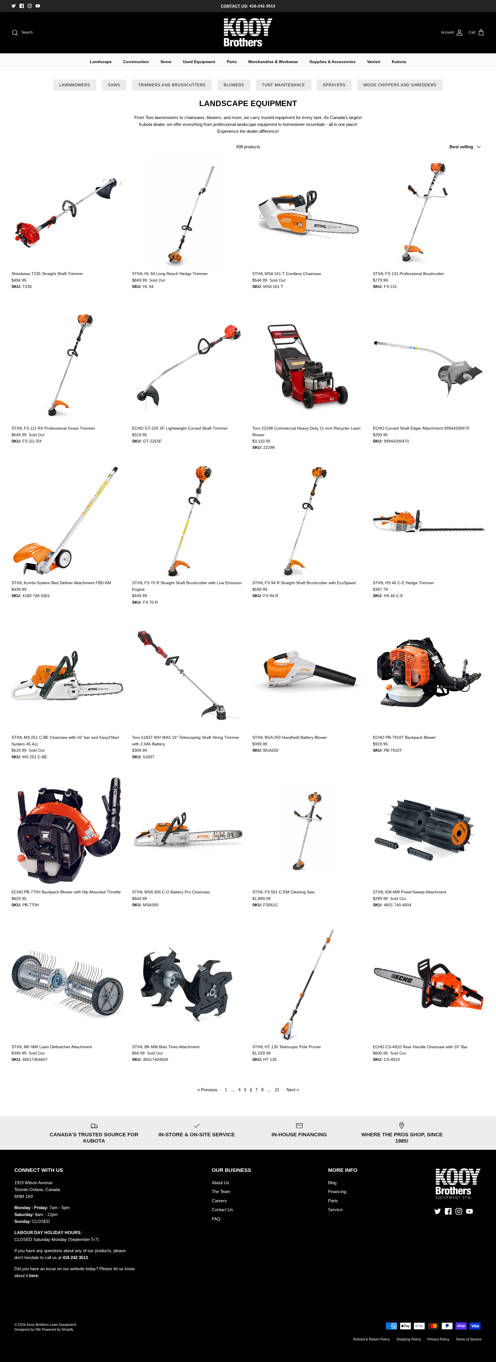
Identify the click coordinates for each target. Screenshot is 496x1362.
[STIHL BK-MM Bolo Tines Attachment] (188, 985)
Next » (292, 1089)
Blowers (234, 85)
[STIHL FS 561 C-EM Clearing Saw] (308, 830)
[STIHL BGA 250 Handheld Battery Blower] (308, 676)
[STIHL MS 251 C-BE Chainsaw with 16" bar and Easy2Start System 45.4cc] (67, 676)
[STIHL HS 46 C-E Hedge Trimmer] (429, 521)
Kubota (399, 61)
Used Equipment (199, 61)
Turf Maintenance (283, 85)
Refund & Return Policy (371, 1339)
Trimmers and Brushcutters (172, 85)
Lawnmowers (74, 85)
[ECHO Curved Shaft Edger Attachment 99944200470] (429, 366)
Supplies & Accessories (332, 61)
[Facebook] (22, 6)
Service (335, 1209)
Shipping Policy (408, 1339)
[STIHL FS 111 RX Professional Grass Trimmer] (67, 366)
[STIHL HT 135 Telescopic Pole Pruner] (308, 985)
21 (277, 1089)
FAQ (216, 1218)
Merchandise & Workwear (273, 61)
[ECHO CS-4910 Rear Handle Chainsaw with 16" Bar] (429, 985)
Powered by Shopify (57, 1330)
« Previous (207, 1089)
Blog (332, 1182)
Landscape (101, 61)
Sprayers (334, 85)
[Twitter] (13, 6)
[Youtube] (38, 6)
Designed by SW (27, 1330)
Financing (337, 1191)
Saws (114, 85)
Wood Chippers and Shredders (400, 85)
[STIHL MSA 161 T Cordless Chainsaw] (308, 212)
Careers (219, 1200)
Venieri (373, 61)
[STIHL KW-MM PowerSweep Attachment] (429, 830)
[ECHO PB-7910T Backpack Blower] (429, 676)
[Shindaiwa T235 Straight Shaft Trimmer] (67, 212)
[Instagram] (30, 6)
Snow (165, 61)
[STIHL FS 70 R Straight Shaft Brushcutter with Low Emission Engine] (188, 521)
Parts (232, 61)
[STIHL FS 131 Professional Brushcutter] (429, 212)
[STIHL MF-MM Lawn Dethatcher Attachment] (67, 985)
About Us (220, 1182)
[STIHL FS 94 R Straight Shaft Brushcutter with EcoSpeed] (308, 521)
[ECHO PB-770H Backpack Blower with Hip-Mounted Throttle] (67, 830)
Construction (136, 61)
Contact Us (222, 1209)
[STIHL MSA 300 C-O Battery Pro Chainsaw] (188, 830)
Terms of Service (469, 1339)
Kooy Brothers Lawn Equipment (51, 1325)
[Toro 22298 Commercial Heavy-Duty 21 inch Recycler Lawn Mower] (308, 366)
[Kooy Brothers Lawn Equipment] (248, 33)
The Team (221, 1191)
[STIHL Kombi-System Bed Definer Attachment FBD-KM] (67, 521)
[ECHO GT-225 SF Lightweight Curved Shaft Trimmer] (188, 366)
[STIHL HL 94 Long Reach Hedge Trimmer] (188, 212)
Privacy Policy (438, 1339)
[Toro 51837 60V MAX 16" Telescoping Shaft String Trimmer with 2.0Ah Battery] (188, 676)
